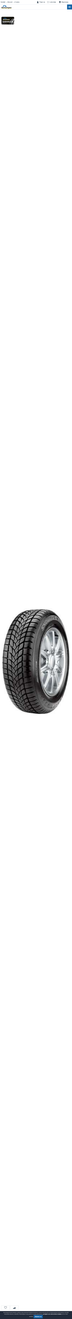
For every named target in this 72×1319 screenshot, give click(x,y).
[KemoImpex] (9, 7)
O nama (17, 2)
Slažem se (38, 1316)
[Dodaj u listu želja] (5, 1307)
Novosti (10, 2)
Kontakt (3, 2)
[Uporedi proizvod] (14, 1307)
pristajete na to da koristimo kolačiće (52, 1314)
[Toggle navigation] (69, 7)
